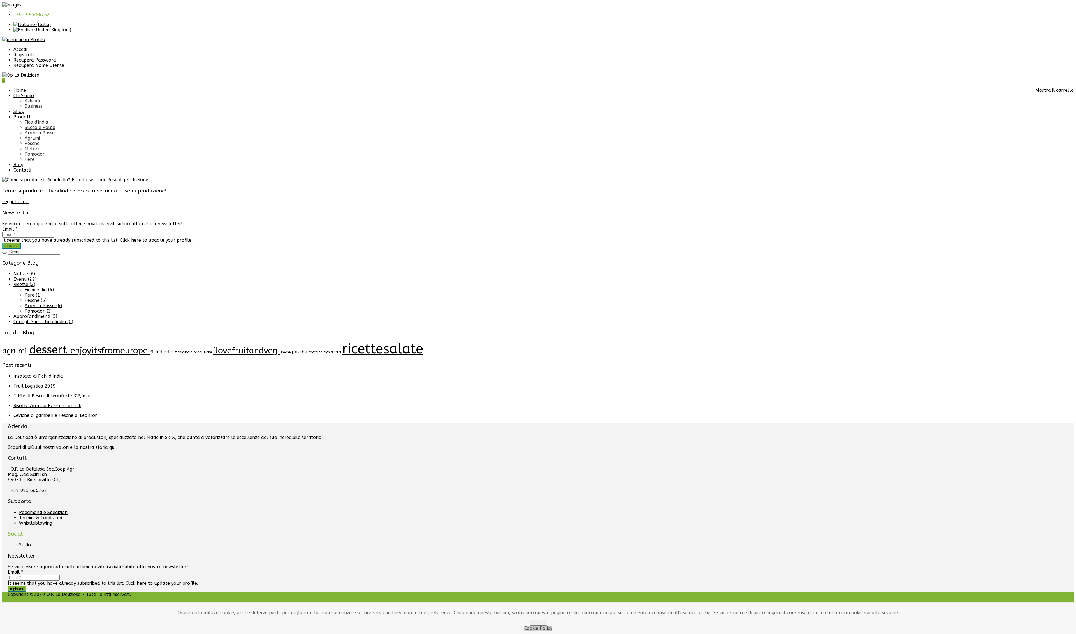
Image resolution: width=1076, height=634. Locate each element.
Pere (29, 159)
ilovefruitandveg (246, 351)
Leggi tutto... (15, 201)
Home (19, 90)
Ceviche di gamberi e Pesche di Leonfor (55, 415)
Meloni (32, 148)
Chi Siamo (23, 95)
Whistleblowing (35, 523)
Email (9, 229)
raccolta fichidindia (325, 352)
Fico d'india (36, 122)
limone (286, 352)
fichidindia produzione (194, 352)
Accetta (538, 623)
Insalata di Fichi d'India (38, 376)
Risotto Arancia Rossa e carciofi (47, 405)
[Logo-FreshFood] (11, 5)
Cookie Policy (538, 628)
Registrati (23, 54)
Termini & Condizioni (40, 517)
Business (33, 106)
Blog (18, 164)
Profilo (37, 39)
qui (112, 447)
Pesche (32, 143)
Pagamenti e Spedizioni (43, 512)
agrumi (15, 351)
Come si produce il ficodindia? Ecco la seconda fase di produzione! (84, 191)
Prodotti (22, 116)
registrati (11, 246)
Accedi (20, 49)
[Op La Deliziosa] (21, 75)
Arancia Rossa (40, 132)
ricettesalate (382, 349)
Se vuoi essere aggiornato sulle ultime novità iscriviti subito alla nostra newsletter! (92, 223)
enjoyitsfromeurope (110, 351)
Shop (18, 111)
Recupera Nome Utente (38, 65)
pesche (300, 351)
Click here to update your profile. (156, 240)
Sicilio (25, 545)
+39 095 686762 (31, 14)
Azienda (33, 101)
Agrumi (32, 138)
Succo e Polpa (40, 127)
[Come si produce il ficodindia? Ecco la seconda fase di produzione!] (76, 179)
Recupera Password (34, 60)
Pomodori (35, 154)
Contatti (22, 170)
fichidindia (162, 351)
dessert (49, 349)
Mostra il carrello (1054, 90)
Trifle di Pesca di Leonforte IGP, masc (53, 395)
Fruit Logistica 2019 (34, 386)
